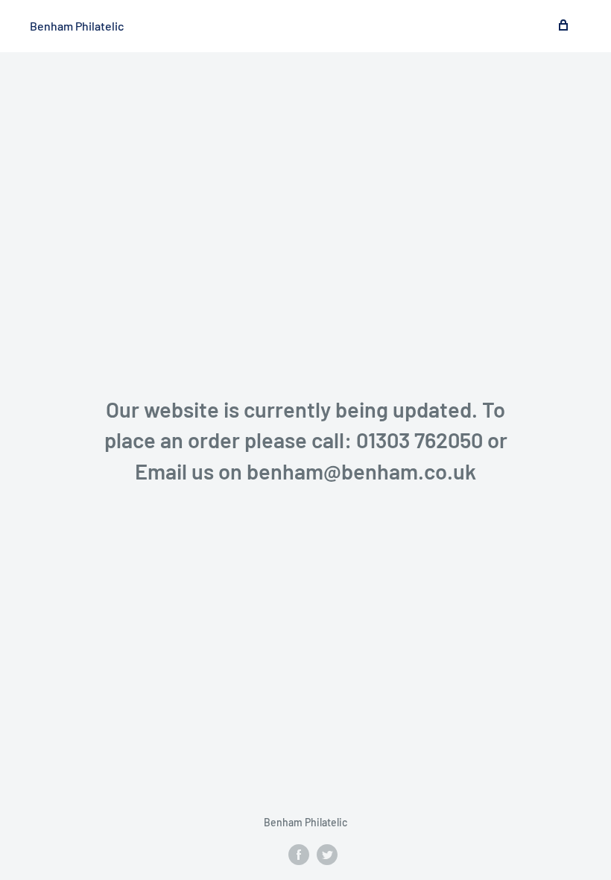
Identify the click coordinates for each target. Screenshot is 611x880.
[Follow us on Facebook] (298, 853)
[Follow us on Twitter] (327, 853)
